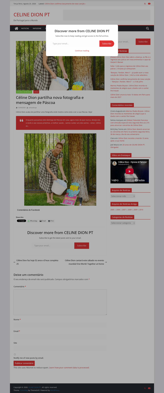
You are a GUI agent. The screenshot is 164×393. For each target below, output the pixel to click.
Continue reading (82, 51)
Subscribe (106, 43)
